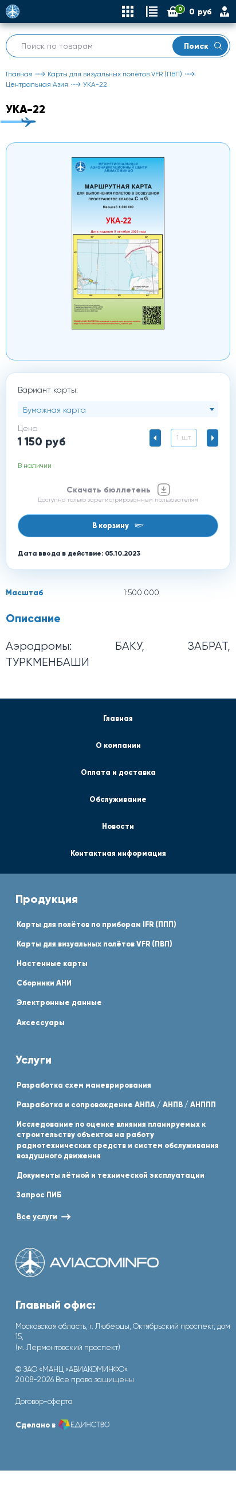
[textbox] (118, 410)
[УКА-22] (118, 243)
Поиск (196, 46)
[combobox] (118, 409)
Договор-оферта (44, 1401)
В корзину (110, 525)
